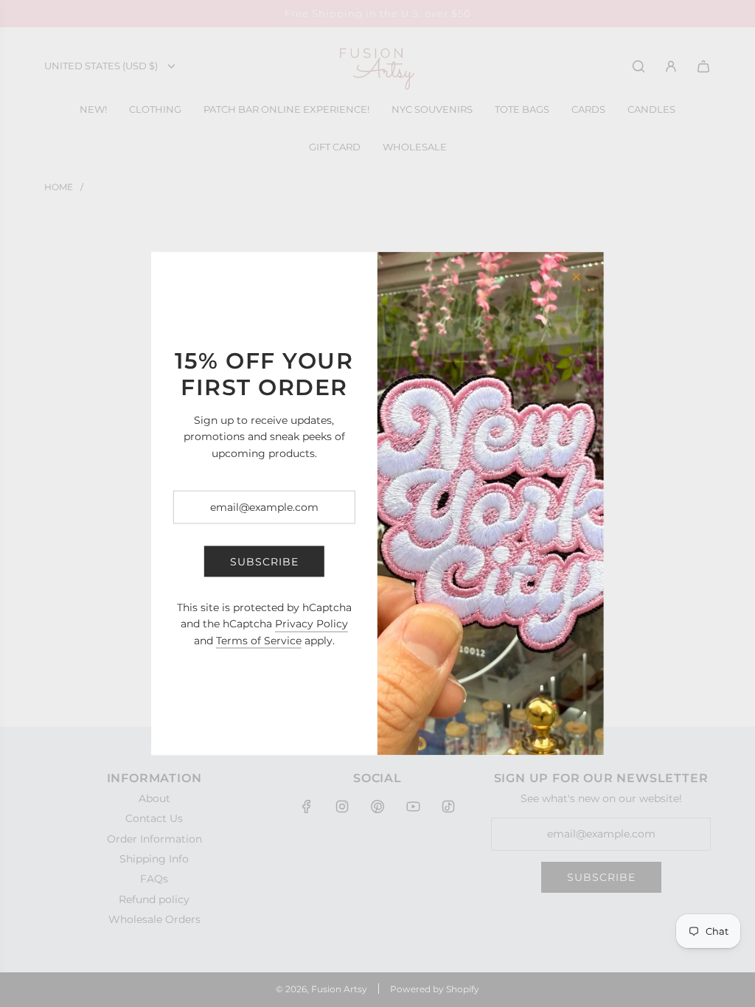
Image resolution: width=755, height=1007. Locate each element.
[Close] (576, 277)
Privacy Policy (311, 623)
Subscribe (264, 561)
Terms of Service (259, 640)
